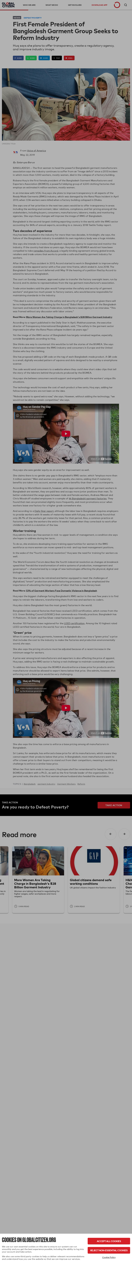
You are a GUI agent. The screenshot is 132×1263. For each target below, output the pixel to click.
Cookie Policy (109, 1257)
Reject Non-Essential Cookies (108, 1250)
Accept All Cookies (109, 1241)
